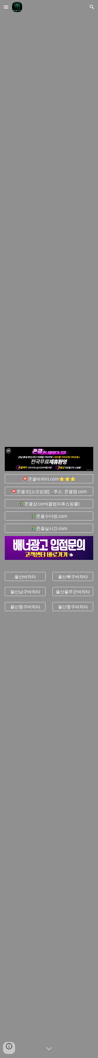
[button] (6, 7)
